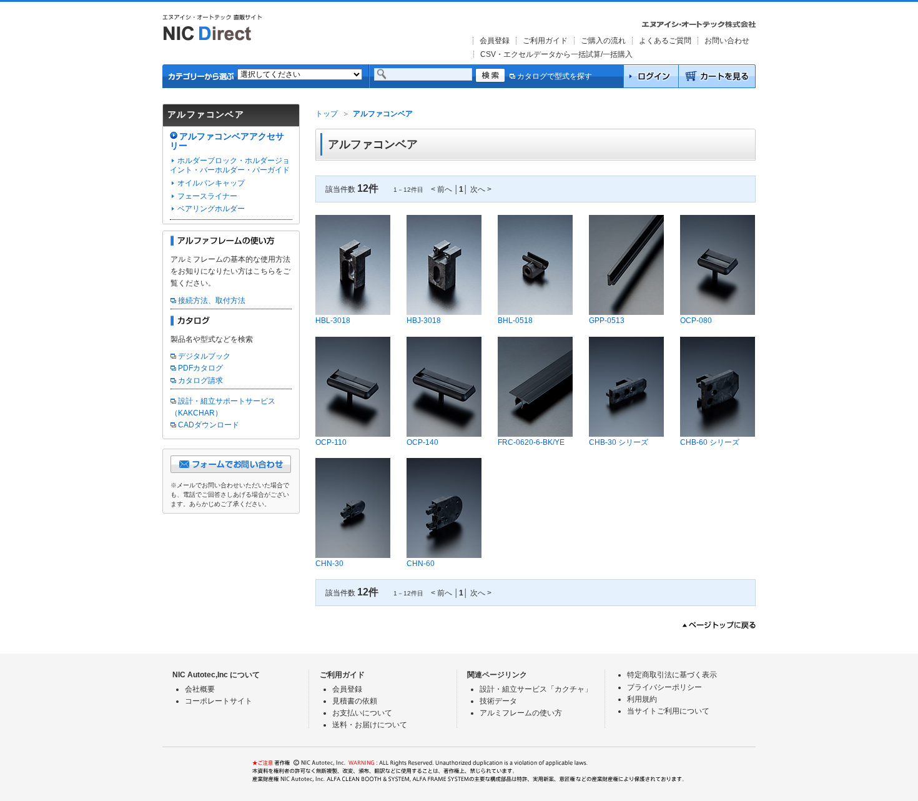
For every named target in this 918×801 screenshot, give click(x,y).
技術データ (498, 701)
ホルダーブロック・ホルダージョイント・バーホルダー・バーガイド (230, 165)
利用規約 (642, 699)
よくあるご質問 (665, 40)
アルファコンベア (383, 113)
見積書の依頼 (354, 701)
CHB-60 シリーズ (709, 442)
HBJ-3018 (424, 320)
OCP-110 (331, 442)
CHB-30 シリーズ (618, 442)
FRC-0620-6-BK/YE (531, 442)
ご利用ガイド (545, 40)
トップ (326, 113)
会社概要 (200, 689)
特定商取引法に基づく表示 (672, 674)
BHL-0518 (515, 320)
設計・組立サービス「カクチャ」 (536, 689)
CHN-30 (329, 563)
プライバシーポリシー (664, 687)
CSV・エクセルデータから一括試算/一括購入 (556, 54)
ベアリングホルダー (211, 208)
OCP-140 (422, 442)
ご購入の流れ (603, 40)
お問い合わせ (726, 40)
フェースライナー (207, 196)
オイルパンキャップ (211, 183)
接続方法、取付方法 (211, 300)
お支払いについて (362, 713)
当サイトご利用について (668, 711)
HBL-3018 (332, 320)
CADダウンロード (208, 424)
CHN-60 (421, 563)
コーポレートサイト (218, 701)
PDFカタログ (200, 368)
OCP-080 (696, 320)
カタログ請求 (200, 380)
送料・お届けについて (369, 724)
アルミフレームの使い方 (521, 713)
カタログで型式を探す (554, 76)
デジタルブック (204, 356)
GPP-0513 (606, 320)
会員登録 (495, 40)
